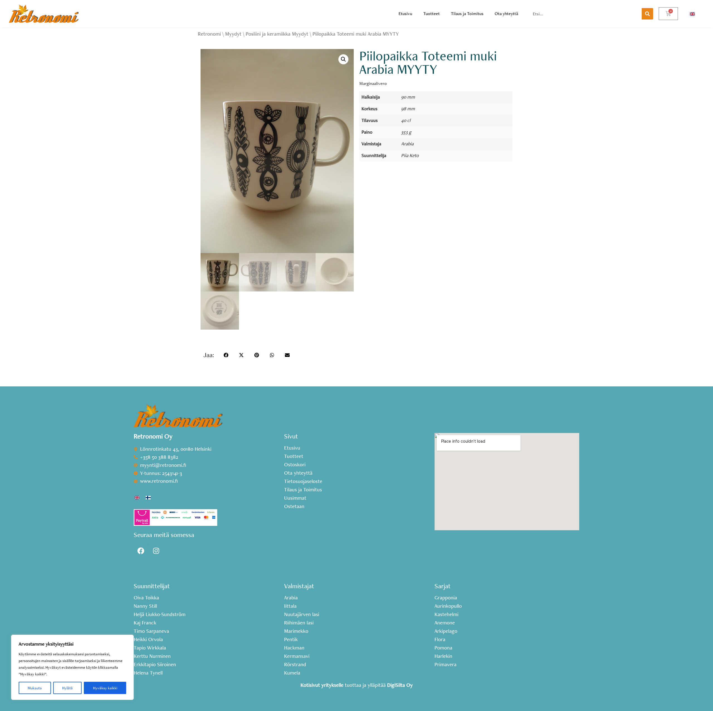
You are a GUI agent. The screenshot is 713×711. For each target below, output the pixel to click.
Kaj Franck (145, 623)
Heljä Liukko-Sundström (159, 614)
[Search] (647, 13)
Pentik (291, 639)
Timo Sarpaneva (151, 631)
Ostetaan (294, 506)
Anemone (444, 623)
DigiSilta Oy (400, 684)
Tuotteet (431, 13)
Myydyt (233, 33)
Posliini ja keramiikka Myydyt (277, 33)
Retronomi (209, 33)
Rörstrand (295, 664)
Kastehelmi (446, 614)
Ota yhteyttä (506, 13)
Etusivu (405, 13)
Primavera (445, 664)
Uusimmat (295, 498)
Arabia (407, 143)
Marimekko (296, 631)
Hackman (294, 648)
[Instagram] (156, 551)
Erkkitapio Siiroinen (155, 664)
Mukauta (35, 687)
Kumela (292, 673)
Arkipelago (445, 631)
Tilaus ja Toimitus (467, 13)
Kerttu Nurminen (152, 656)
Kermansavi (296, 656)
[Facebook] (141, 551)
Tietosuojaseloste (303, 481)
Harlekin (443, 656)
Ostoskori (295, 464)
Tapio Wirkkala (150, 648)
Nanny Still (145, 606)
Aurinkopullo (448, 606)
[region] (72, 667)
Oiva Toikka (146, 597)
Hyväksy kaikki (105, 687)
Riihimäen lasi (299, 623)
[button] (343, 59)
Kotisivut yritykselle (322, 684)
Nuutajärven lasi (301, 614)
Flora (439, 639)
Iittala (290, 606)
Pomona (443, 648)
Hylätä (67, 687)
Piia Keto (410, 155)
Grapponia (445, 597)
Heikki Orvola (148, 639)
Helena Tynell (148, 673)
